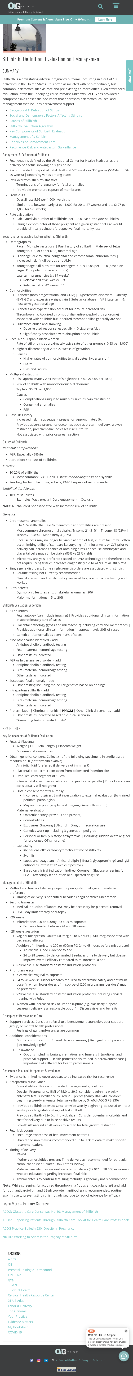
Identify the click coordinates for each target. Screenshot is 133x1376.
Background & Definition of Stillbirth (36, 110)
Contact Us (97, 1360)
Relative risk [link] (32, 280)
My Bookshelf (18, 1327)
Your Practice (17, 1316)
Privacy (85, 1360)
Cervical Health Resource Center (31, 1295)
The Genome (17, 1311)
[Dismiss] (126, 1331)
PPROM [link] (67, 710)
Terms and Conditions (68, 1360)
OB (10, 1264)
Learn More (105, 19)
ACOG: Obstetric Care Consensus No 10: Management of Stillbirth (50, 1211)
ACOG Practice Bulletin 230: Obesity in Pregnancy (38, 1228)
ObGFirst (129, 76)
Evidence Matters (20, 1322)
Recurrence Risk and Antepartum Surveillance (43, 147)
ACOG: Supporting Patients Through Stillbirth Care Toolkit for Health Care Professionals (66, 1220)
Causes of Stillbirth (23, 121)
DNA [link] (80, 559)
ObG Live (14, 1275)
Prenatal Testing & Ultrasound (30, 1270)
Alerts (12, 1259)
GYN (11, 1280)
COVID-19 (15, 1332)
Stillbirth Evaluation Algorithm (31, 126)
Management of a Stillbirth (29, 137)
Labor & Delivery (20, 1306)
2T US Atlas (16, 1301)
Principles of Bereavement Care (32, 142)
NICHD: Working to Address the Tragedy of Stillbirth (40, 1237)
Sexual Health (20, 1290)
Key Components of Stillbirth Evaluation (38, 131)
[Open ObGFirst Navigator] (124, 1356)
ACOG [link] (92, 94)
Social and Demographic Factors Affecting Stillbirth (46, 115)
